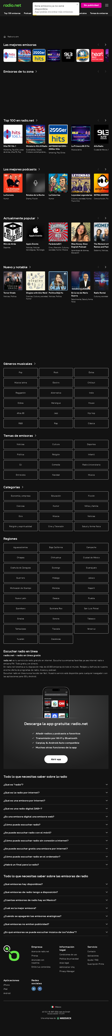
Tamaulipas (20, 629)
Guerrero (20, 578)
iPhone (7, 985)
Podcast (27, 13)
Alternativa (56, 393)
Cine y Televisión (56, 526)
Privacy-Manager (67, 971)
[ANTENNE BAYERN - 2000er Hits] (39, 55)
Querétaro (20, 609)
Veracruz (91, 629)
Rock (56, 373)
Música (91, 475)
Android (7, 993)
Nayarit (91, 588)
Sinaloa (20, 619)
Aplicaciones (93, 956)
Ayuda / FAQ (93, 960)
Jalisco (91, 578)
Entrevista (21, 475)
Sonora (56, 619)
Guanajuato (91, 568)
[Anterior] (98, 119)
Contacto (92, 952)
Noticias (20, 444)
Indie (91, 393)
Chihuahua (56, 558)
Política (20, 455)
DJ (20, 465)
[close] (77, 4)
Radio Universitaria (91, 465)
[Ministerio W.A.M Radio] (24, 55)
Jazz (56, 413)
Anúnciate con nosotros (38, 961)
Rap (56, 423)
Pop (20, 373)
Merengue (56, 403)
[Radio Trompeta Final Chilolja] (82, 55)
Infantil (91, 455)
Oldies (20, 403)
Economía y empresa (20, 496)
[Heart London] (97, 55)
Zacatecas (56, 639)
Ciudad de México (91, 558)
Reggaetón (21, 393)
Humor (56, 506)
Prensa (35, 956)
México (58, 1007)
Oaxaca (56, 598)
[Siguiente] (105, 119)
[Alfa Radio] (68, 55)
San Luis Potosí (91, 609)
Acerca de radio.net (40, 952)
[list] (56, 55)
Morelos (56, 588)
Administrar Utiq (67, 967)
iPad (5, 989)
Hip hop (91, 413)
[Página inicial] (5, 37)
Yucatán (20, 639)
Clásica (91, 423)
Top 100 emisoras (12, 13)
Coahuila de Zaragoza (20, 568)
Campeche (91, 547)
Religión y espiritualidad (20, 526)
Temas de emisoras (99, 13)
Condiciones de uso (68, 955)
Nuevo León (20, 598)
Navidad (56, 475)
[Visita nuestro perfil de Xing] (40, 988)
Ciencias (20, 506)
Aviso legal (64, 963)
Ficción (91, 496)
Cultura (56, 444)
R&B (21, 423)
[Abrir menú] (106, 5)
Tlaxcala (56, 629)
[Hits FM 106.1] (10, 55)
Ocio (21, 516)
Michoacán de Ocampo (20, 588)
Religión (56, 455)
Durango (56, 568)
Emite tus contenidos (41, 967)
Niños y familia (91, 506)
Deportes (91, 444)
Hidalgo (56, 578)
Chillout (91, 383)
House (91, 403)
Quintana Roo (56, 609)
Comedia (56, 465)
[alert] (56, 8)
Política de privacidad (69, 959)
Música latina (20, 383)
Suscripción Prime (96, 964)
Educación (56, 496)
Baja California (56, 547)
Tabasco (91, 619)
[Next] (105, 44)
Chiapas (20, 558)
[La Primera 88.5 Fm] (53, 55)
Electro (56, 383)
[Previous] (98, 44)
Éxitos (91, 373)
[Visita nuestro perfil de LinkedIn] (34, 988)
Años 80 (20, 413)
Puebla (91, 598)
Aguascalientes (20, 547)
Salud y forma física (91, 526)
